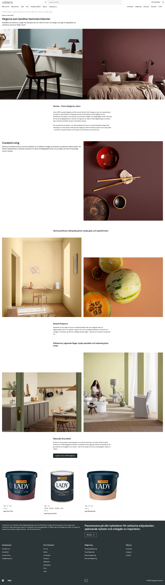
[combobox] (84, 2)
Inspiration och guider (7, 12)
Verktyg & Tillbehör (36, 6)
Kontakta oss (6, 549)
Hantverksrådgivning (91, 558)
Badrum (45, 7)
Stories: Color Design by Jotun (45, 12)
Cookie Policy (6, 555)
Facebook (129, 549)
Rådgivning (138, 6)
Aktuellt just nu (53, 7)
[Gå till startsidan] (21, 2)
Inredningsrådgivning (91, 549)
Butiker (45, 552)
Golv (27, 6)
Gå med (89, 535)
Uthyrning (146, 6)
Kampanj (46, 558)
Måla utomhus (15, 6)
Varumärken (130, 6)
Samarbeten (47, 565)
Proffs (160, 6)
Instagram (129, 552)
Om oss (45, 549)
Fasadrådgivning (89, 552)
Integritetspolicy (7, 558)
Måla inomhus (5, 6)
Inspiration (154, 6)
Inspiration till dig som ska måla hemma (21, 12)
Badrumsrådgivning (90, 555)
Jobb (45, 571)
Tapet (22, 6)
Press (45, 568)
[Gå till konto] (163, 2)
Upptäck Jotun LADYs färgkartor (65, 456)
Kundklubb (5, 552)
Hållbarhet (46, 562)
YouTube (128, 555)
